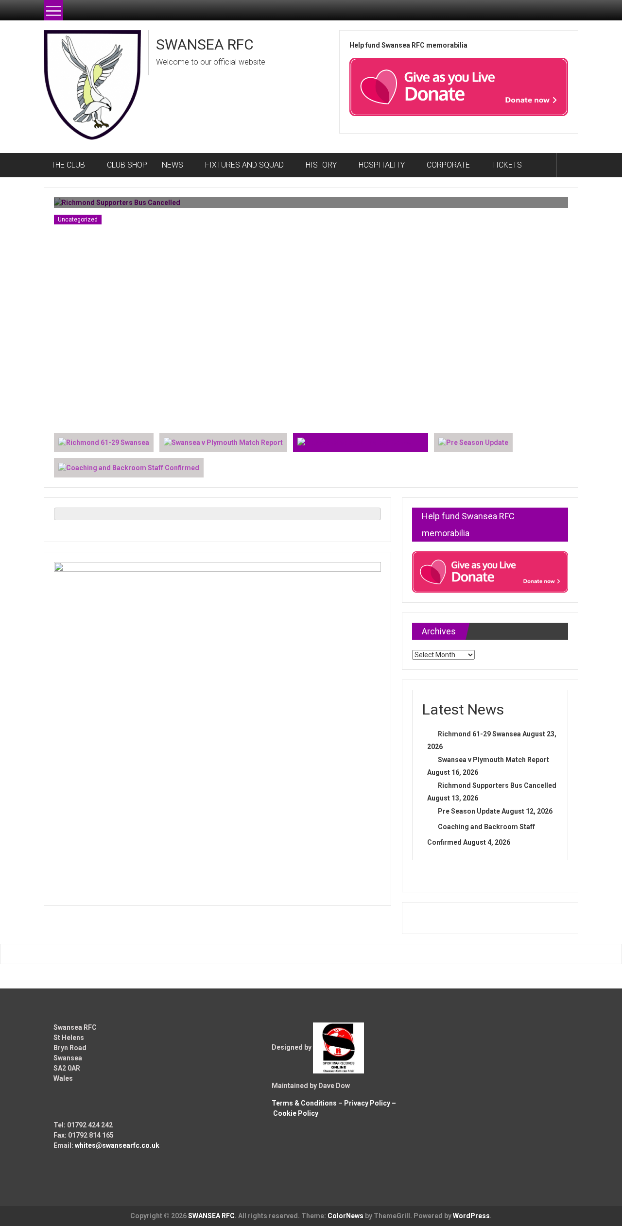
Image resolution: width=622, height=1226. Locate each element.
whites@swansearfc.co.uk (117, 1145)
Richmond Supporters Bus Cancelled (497, 785)
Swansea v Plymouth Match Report (493, 760)
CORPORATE (448, 165)
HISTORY (321, 165)
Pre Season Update (469, 811)
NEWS (172, 165)
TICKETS (507, 165)
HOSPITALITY (382, 165)
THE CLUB (68, 165)
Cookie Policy (295, 1113)
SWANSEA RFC (205, 44)
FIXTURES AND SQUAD (244, 165)
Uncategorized (78, 219)
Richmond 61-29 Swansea (479, 734)
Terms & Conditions (304, 1103)
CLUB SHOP (127, 165)
